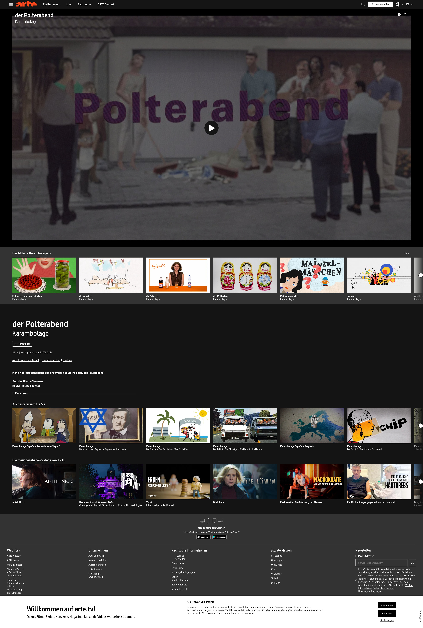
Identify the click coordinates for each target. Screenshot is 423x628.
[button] (363, 4)
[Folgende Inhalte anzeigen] (420, 275)
